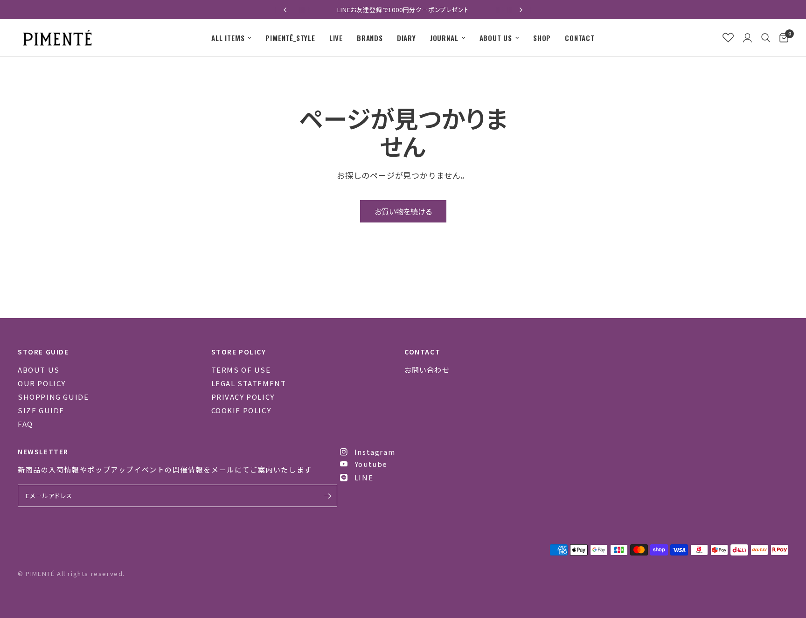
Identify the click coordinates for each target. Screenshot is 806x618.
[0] (781, 37)
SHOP (542, 38)
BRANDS (370, 38)
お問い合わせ (427, 370)
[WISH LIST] (728, 37)
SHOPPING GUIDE (53, 397)
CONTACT (580, 38)
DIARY (406, 38)
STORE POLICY (238, 351)
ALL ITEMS (227, 38)
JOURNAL (444, 38)
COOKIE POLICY (241, 410)
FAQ (25, 424)
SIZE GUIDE (41, 410)
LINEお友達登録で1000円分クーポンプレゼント (403, 9)
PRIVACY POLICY (243, 397)
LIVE (336, 38)
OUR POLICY (42, 383)
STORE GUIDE (43, 351)
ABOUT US (495, 38)
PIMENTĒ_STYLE (290, 38)
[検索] (766, 37)
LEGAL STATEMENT (248, 383)
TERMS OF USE (241, 370)
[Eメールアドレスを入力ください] (328, 496)
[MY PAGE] (747, 37)
